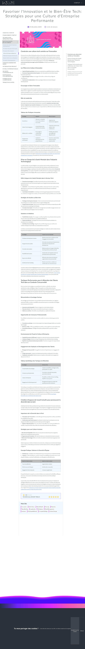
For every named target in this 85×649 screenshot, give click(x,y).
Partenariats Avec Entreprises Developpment (10, 45)
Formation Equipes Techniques (10, 48)
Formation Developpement (9, 60)
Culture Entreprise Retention (9, 53)
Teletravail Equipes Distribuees (10, 55)
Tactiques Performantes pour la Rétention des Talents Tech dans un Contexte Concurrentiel (75, 71)
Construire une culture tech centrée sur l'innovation (74, 59)
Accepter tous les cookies (75, 630)
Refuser (82, 630)
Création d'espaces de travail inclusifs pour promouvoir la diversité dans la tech (75, 78)
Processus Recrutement (8, 51)
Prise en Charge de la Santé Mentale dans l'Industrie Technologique (74, 65)
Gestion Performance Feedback (10, 58)
